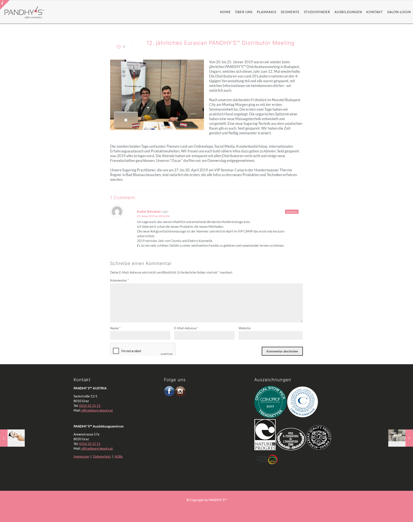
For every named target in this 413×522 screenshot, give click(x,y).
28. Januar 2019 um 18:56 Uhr (153, 216)
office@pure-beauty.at (97, 410)
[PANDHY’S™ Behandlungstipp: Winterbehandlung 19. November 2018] (12, 438)
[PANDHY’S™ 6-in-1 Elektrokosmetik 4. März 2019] (400, 438)
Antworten (291, 211)
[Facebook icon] (204, 507)
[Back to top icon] (388, 511)
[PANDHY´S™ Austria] (24, 12)
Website (245, 328)
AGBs (119, 456)
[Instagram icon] (208, 507)
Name (115, 328)
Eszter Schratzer (149, 211)
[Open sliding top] (5, 5)
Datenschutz (102, 456)
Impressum (81, 456)
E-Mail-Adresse (186, 328)
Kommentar (119, 280)
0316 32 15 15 (89, 405)
